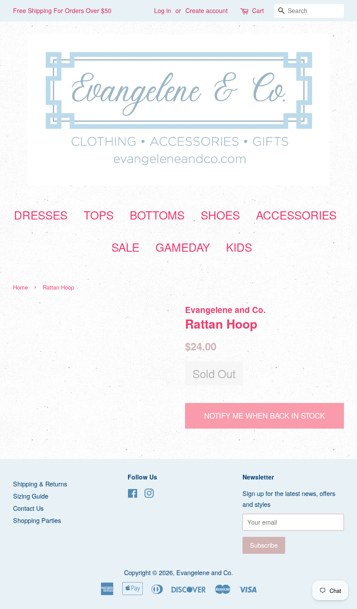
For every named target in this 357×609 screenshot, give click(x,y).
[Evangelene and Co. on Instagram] (149, 494)
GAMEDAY (182, 247)
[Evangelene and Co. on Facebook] (133, 494)
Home (20, 287)
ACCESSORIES (296, 214)
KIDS (239, 247)
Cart (258, 10)
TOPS (99, 214)
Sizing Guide (30, 495)
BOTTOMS (157, 214)
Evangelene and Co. (204, 572)
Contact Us (28, 507)
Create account (206, 10)
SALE (125, 247)
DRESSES (40, 214)
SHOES (220, 214)
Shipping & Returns (40, 483)
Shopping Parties (37, 520)
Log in (162, 10)
